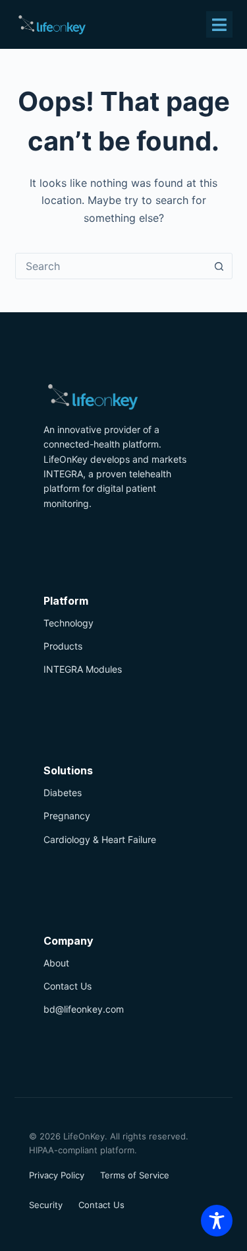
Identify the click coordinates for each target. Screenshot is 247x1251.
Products (62, 646)
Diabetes (62, 792)
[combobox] (111, 266)
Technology (68, 622)
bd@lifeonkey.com (83, 1009)
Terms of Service (134, 1175)
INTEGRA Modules (82, 669)
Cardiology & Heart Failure (99, 839)
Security (46, 1205)
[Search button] (219, 266)
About (56, 962)
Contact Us (67, 986)
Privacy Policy (56, 1175)
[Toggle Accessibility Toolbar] (217, 1220)
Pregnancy (66, 815)
